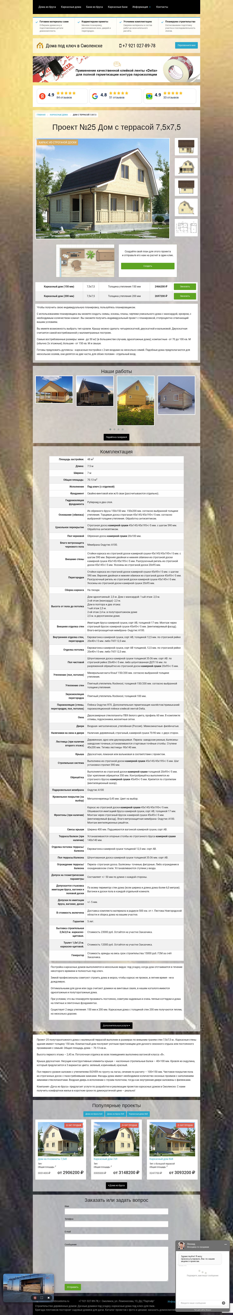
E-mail (68, 1231)
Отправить (72, 1287)
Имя (67, 1206)
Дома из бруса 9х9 (115, 1114)
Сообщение (71, 1244)
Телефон (69, 1219)
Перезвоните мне (186, 45)
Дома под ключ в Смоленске (73, 45)
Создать (147, 266)
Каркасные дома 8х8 (138, 1114)
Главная (41, 115)
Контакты (162, 6)
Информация (140, 6)
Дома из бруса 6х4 (93, 1114)
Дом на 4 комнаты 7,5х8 (52, 1158)
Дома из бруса (47, 6)
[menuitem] (47, 7)
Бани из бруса (94, 6)
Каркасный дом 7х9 (105, 1158)
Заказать (185, 286)
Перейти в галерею (116, 437)
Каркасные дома (71, 6)
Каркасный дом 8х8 (161, 1158)
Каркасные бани (117, 6)
